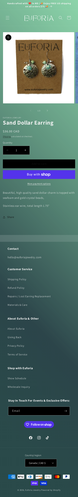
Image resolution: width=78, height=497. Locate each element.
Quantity (7, 142)
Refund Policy (16, 287)
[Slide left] (31, 110)
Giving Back (15, 337)
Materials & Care (17, 305)
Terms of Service (17, 354)
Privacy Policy (16, 345)
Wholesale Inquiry (19, 387)
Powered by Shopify (51, 490)
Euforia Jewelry (33, 490)
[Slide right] (47, 110)
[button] (7, 18)
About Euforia (16, 328)
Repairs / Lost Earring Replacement (29, 296)
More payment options (39, 183)
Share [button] (10, 217)
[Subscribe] (65, 410)
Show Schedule (17, 378)
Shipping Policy (17, 279)
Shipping (7, 136)
